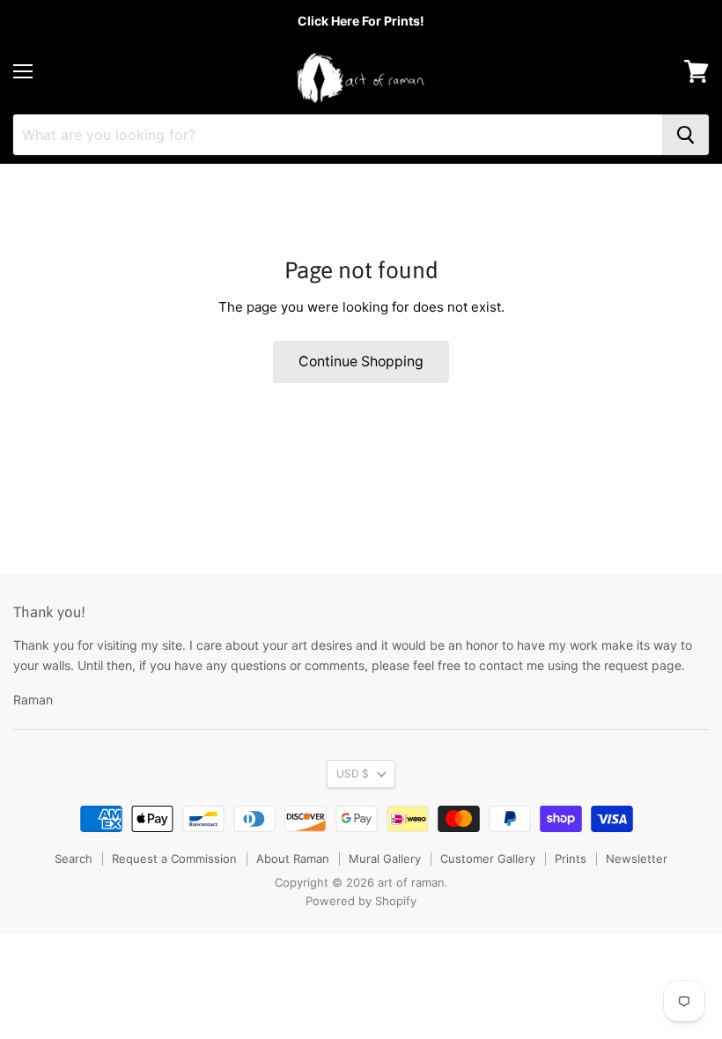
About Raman (292, 858)
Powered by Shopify (361, 901)
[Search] (685, 134)
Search (73, 858)
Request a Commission (174, 858)
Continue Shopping (361, 361)
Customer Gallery (487, 858)
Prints (570, 858)
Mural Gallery (385, 858)
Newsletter (636, 858)
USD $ (352, 773)
